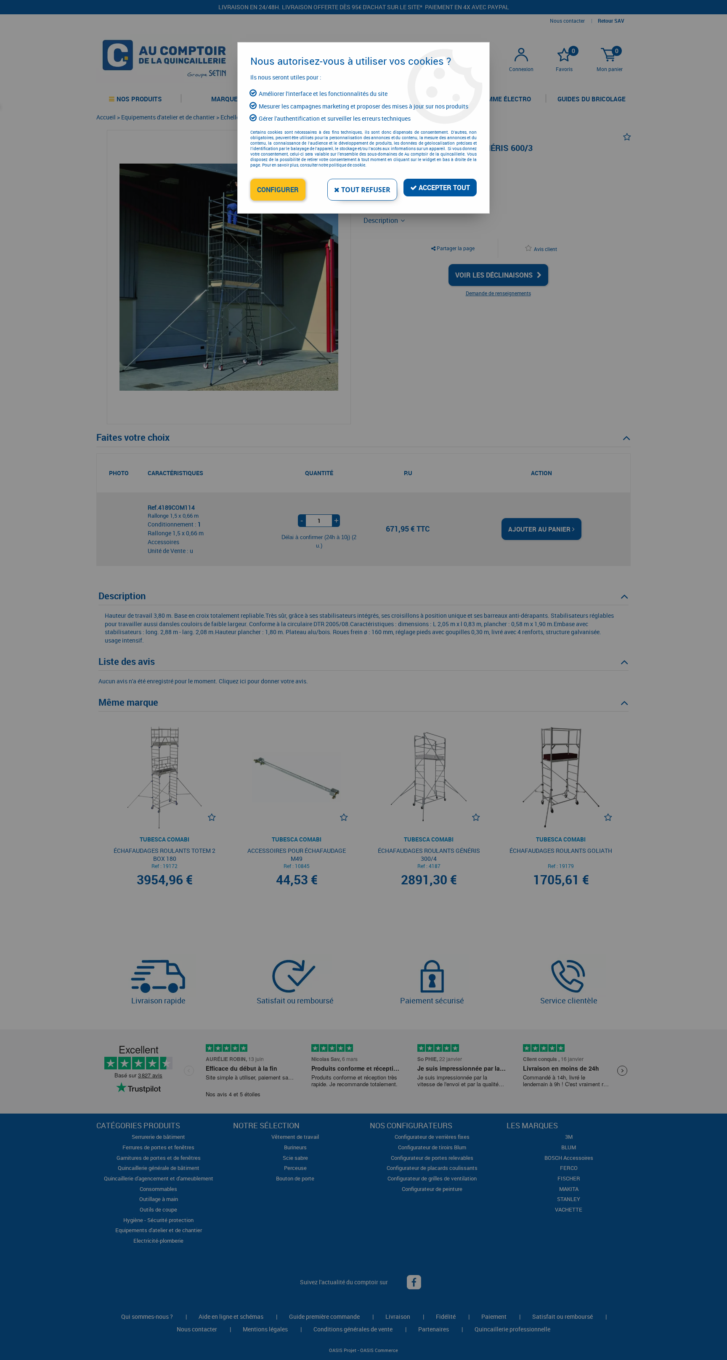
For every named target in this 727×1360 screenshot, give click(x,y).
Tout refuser (365, 189)
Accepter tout (443, 187)
